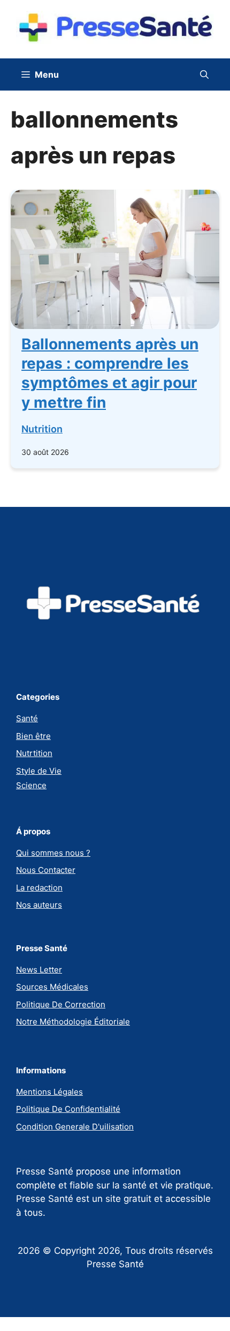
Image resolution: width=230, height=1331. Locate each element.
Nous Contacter (45, 870)
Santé (27, 718)
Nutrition (42, 429)
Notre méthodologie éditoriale (73, 1021)
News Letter (39, 969)
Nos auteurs (39, 905)
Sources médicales (52, 987)
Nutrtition (34, 753)
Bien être (33, 736)
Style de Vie (39, 771)
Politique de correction (60, 1004)
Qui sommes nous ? (53, 853)
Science (31, 785)
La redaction (39, 888)
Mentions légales (49, 1092)
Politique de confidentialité (68, 1109)
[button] (204, 74)
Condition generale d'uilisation (75, 1126)
